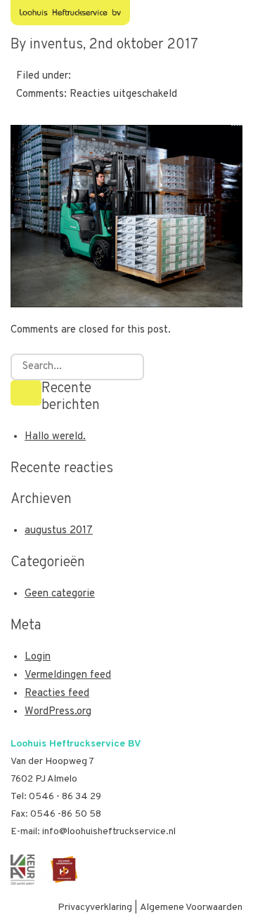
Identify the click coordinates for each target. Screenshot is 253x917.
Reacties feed (57, 693)
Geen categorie (60, 594)
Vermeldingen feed (68, 675)
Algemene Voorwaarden (191, 907)
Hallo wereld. (55, 436)
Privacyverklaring (95, 907)
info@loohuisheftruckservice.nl (109, 832)
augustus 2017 (59, 530)
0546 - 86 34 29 (65, 797)
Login (38, 657)
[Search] (26, 393)
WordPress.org (58, 711)
